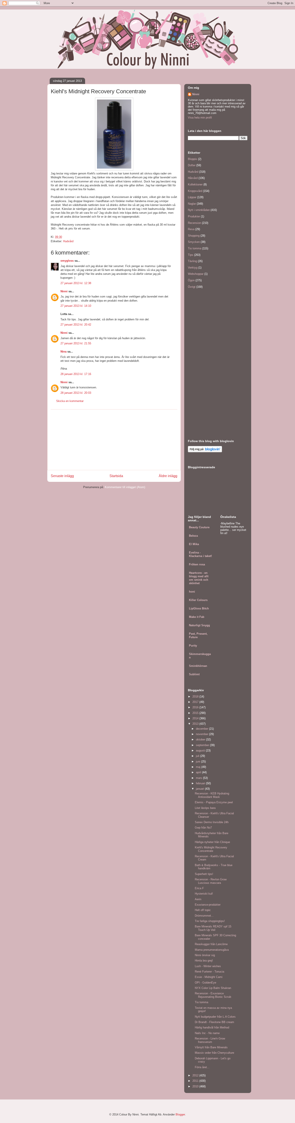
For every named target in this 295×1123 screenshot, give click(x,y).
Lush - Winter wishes (208, 966)
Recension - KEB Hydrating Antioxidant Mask (212, 795)
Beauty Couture (199, 527)
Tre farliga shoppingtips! (210, 921)
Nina (63, 351)
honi (192, 591)
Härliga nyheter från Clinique (212, 842)
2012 (195, 1075)
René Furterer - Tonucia (209, 971)
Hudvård (68, 241)
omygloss (67, 260)
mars (199, 778)
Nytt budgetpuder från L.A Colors (215, 1016)
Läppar (192, 197)
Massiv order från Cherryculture (214, 1052)
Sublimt (194, 674)
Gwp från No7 (203, 827)
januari (200, 788)
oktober (201, 739)
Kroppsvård (195, 191)
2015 (195, 713)
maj (198, 767)
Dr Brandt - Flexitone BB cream (214, 1022)
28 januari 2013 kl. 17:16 (75, 374)
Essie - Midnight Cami (208, 977)
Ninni (64, 291)
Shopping (194, 235)
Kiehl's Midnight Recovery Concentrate (211, 849)
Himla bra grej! (204, 960)
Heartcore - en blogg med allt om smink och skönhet (198, 578)
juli (198, 756)
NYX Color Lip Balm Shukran (213, 988)
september (203, 745)
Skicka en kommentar (70, 401)
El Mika (194, 544)
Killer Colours (198, 600)
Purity (193, 645)
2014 (195, 718)
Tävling (192, 261)
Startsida (116, 476)
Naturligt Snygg (199, 625)
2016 (195, 707)
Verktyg (192, 267)
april (199, 772)
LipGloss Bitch (199, 608)
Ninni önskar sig (205, 955)
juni (198, 761)
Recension (194, 223)
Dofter (191, 165)
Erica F (199, 888)
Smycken (194, 242)
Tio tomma (194, 248)
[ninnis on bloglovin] (205, 451)
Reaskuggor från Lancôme (211, 944)
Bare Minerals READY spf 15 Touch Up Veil (213, 928)
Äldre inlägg (168, 476)
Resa (191, 229)
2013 (195, 723)
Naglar (192, 203)
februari (201, 783)
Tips (190, 254)
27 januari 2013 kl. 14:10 (75, 305)
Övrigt (191, 286)
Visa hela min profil (200, 117)
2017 (195, 702)
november (202, 734)
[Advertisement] (114, 440)
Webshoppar (195, 273)
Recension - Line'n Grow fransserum (210, 1040)
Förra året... (202, 1067)
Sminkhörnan (198, 665)
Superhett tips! (204, 874)
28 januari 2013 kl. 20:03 (75, 392)
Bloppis (192, 159)
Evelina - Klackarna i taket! (200, 554)
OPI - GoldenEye (205, 982)
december (202, 728)
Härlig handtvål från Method (212, 1027)
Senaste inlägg (62, 476)
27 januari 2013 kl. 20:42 (75, 324)
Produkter (194, 216)
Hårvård (193, 178)
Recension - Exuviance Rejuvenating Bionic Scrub (213, 995)
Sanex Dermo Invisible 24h (211, 822)
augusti (201, 750)
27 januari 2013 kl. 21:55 (75, 343)
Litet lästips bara (205, 808)
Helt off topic (203, 910)
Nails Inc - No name (207, 1033)
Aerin (198, 899)
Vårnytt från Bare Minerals (211, 1047)
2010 (195, 1086)
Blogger (180, 1114)
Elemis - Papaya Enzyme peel (214, 802)
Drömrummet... (204, 915)
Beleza (193, 535)
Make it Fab (196, 616)
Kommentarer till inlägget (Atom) (125, 487)
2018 (195, 696)
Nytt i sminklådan (199, 210)
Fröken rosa (197, 564)
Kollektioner (195, 184)
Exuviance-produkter (207, 904)
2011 (195, 1080)
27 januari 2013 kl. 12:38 (75, 283)
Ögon (191, 280)
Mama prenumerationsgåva (212, 949)
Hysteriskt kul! (204, 893)
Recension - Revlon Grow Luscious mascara (211, 881)
